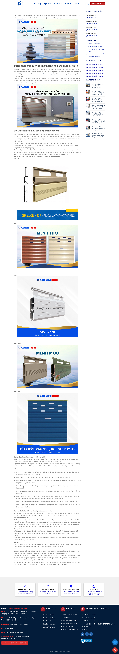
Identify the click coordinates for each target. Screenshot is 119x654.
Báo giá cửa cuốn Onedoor (94, 70)
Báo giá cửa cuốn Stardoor (94, 73)
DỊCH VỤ (47, 4)
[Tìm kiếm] (88, 4)
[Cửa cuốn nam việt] (22, 4)
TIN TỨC (68, 4)
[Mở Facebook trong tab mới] (82, 634)
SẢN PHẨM (58, 4)
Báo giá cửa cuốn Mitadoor (94, 76)
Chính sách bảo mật (88, 621)
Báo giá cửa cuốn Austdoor (94, 64)
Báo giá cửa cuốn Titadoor (94, 67)
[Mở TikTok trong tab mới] (91, 634)
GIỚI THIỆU (38, 4)
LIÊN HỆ (76, 4)
